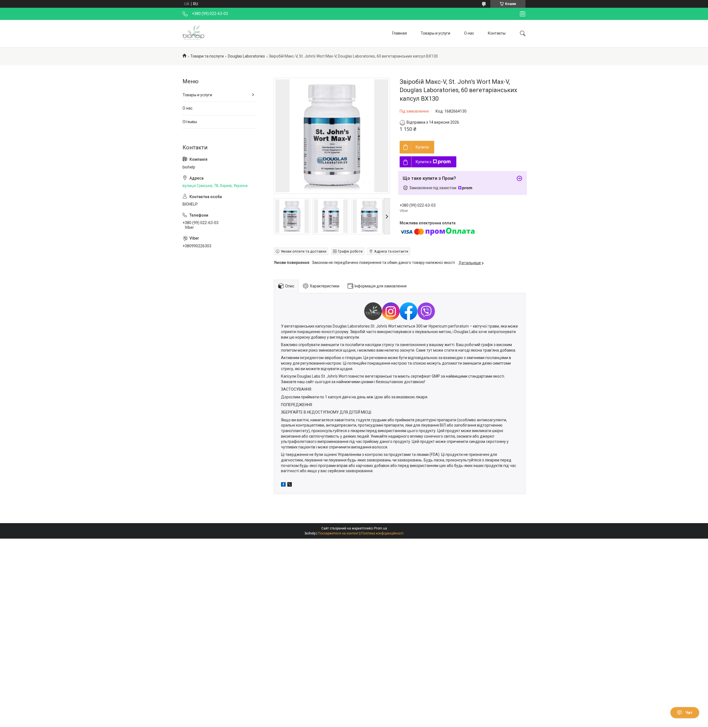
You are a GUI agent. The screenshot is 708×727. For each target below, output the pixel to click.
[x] (289, 485)
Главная (399, 33)
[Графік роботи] (522, 14)
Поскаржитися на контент (338, 533)
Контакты (497, 33)
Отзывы (190, 122)
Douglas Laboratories (246, 56)
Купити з (423, 162)
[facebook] (283, 485)
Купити (422, 147)
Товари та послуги (207, 56)
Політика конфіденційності (382, 533)
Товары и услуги (435, 33)
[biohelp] (194, 33)
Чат (689, 712)
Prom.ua (380, 528)
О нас (469, 33)
